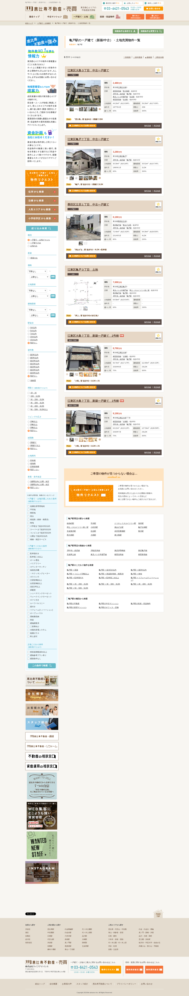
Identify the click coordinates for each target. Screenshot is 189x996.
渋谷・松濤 (112, 946)
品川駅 (84, 936)
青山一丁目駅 (70, 949)
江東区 (120, 87)
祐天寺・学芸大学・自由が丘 (149, 943)
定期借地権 (34, 467)
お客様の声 (68, 984)
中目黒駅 (50, 933)
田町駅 (84, 943)
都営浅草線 (118, 554)
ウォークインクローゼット (41, 597)
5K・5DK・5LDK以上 (39, 409)
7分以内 (33, 334)
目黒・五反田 (113, 949)
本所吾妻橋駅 (119, 531)
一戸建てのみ (35, 243)
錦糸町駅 (70, 523)
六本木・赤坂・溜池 (115, 939)
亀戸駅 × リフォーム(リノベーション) (145, 579)
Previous (68, 109)
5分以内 (33, 331)
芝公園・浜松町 (144, 939)
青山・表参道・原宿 (115, 933)
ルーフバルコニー (37, 603)
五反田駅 (85, 946)
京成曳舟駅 (71, 531)
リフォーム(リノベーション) (41, 610)
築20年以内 (34, 367)
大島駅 (125, 356)
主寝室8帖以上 (36, 580)
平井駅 (93, 523)
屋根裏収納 (34, 617)
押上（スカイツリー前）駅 (139, 290)
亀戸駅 (129, 94)
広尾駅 (49, 936)
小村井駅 (94, 527)
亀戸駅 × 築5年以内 (139, 570)
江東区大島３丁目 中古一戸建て (88, 70)
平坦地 (33, 510)
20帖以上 (33, 424)
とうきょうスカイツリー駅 (125, 523)
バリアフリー (35, 563)
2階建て (33, 442)
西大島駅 (126, 91)
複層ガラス (34, 633)
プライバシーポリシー (128, 984)
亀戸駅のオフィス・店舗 (109, 607)
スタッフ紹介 (83, 984)
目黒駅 (49, 946)
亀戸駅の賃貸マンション (77, 607)
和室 (32, 620)
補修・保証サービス (38, 539)
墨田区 (120, 221)
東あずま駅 (127, 225)
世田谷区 (28, 943)
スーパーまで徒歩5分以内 (40, 529)
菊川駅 (141, 531)
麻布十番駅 (51, 949)
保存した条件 (154, 3)
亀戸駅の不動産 (73, 604)
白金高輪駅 (69, 929)
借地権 (33, 463)
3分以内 (33, 328)
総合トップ (29, 23)
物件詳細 (147, 126)
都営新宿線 (117, 91)
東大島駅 (118, 535)
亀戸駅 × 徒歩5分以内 (107, 570)
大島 (124, 87)
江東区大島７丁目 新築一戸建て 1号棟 (93, 400)
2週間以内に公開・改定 (39, 484)
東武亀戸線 (117, 225)
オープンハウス (36, 613)
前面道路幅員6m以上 (38, 652)
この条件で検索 (40, 665)
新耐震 (33, 381)
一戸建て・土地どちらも (40, 240)
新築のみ (34, 258)
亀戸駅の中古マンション (109, 604)
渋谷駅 (49, 943)
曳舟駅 (141, 523)
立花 (124, 221)
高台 (32, 516)
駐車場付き (34, 553)
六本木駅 (68, 936)
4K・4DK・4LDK (37, 406)
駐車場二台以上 (36, 557)
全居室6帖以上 (36, 583)
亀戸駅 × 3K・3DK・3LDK (109, 584)
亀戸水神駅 (142, 527)
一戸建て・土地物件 (44, 23)
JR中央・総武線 (119, 94)
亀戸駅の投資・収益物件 (141, 604)
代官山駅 (50, 939)
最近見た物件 (112, 3)
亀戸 (124, 156)
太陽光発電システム (38, 630)
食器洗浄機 (34, 570)
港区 (27, 933)
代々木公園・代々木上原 (117, 943)
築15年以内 (34, 364)
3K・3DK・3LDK (37, 403)
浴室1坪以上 (35, 587)
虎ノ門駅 (68, 943)
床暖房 (33, 590)
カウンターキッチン (38, 567)
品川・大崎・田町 (145, 936)
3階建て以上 (35, 445)
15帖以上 (33, 421)
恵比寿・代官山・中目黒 (117, 929)
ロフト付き (34, 600)
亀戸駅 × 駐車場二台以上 (109, 578)
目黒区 (27, 936)
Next (99, 109)
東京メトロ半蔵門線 (120, 97)
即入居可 (33, 636)
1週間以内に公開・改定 (39, 481)
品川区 (27, 939)
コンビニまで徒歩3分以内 (40, 533)
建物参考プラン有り (38, 655)
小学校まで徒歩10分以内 (40, 526)
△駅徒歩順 (159, 57)
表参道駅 (68, 946)
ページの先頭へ (158, 914)
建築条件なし (35, 659)
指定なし (33, 343)
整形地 (33, 513)
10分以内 (33, 337)
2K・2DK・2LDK (37, 399)
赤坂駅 (67, 939)
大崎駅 (84, 939)
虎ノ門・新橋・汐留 (146, 933)
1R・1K (33, 393)
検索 (53, 277)
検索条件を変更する (149, 31)
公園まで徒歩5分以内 (38, 536)
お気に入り (133, 3)
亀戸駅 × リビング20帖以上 (78, 574)
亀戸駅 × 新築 (72, 570)
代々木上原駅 (87, 933)
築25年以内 (34, 370)
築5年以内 (34, 358)
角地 (32, 523)
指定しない (34, 470)
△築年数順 (137, 57)
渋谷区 (27, 929)
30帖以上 (33, 428)
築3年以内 (34, 355)
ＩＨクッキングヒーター (40, 573)
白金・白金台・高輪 (146, 929)
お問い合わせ (146, 984)
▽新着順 (127, 57)
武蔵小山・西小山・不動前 (149, 946)
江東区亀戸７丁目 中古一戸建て (88, 139)
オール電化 (34, 560)
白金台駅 (68, 933)
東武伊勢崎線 (119, 550)
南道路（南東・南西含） (40, 519)
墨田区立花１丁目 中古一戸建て (88, 204)
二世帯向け (34, 626)
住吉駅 (132, 97)
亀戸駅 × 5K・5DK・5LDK (77, 588)
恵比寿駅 (50, 929)
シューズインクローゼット (41, 593)
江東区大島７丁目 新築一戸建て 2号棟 (93, 335)
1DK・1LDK (35, 396)
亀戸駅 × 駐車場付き (75, 578)
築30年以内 (34, 373)
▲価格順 (148, 57)
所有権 (33, 460)
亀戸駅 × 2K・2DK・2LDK (77, 584)
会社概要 (55, 984)
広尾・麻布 (112, 936)
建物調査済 (34, 623)
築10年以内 (34, 361)
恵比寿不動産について (104, 984)
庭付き (33, 607)
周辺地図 (157, 126)
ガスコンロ (34, 577)
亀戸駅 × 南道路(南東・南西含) (111, 574)
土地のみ (33, 246)
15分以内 (33, 340)
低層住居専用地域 (37, 506)
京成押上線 (71, 554)
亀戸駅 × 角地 (136, 574)
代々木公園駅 (87, 929)
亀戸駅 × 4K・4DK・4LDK (141, 584)
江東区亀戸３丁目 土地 (83, 269)
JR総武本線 (95, 550)
